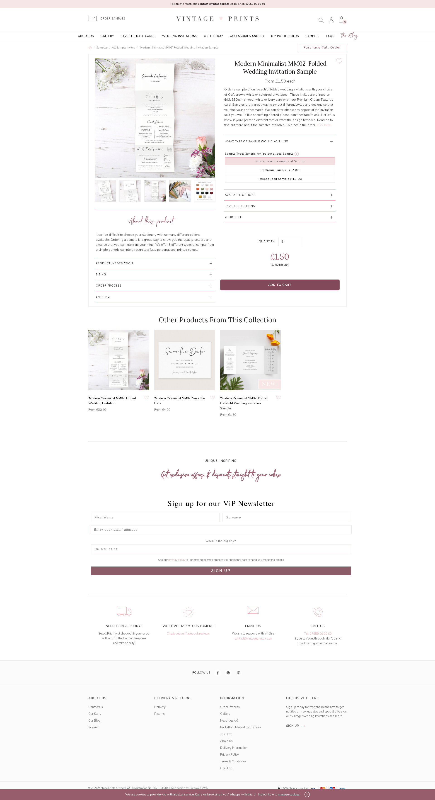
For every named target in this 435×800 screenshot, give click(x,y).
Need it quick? (229, 721)
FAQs (330, 36)
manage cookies (289, 795)
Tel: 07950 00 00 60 (318, 634)
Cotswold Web (198, 788)
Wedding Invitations (179, 36)
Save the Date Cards (138, 36)
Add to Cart (280, 285)
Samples (312, 36)
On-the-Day (213, 36)
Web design (177, 788)
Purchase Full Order (322, 47)
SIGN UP (221, 571)
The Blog (349, 36)
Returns (159, 714)
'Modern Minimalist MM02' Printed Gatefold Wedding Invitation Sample (244, 403)
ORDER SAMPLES (112, 18)
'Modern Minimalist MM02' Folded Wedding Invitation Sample (178, 47)
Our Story (94, 714)
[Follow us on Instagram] (239, 673)
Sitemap (93, 727)
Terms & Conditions (233, 761)
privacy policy (177, 560)
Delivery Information (233, 748)
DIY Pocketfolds (285, 36)
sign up (293, 726)
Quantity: (267, 241)
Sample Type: (234, 154)
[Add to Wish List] (339, 61)
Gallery (107, 36)
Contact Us (95, 707)
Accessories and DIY (247, 36)
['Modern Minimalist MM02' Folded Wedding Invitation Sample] (105, 191)
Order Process (230, 707)
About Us (86, 36)
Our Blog (94, 721)
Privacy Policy (229, 755)
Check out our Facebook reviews (188, 634)
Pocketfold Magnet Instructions (240, 727)
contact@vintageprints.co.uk (253, 639)
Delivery (160, 707)
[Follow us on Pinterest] (228, 673)
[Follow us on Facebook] (218, 673)
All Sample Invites (123, 47)
